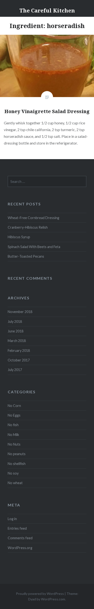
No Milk (13, 435)
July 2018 (15, 321)
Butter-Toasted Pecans (26, 256)
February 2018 (19, 350)
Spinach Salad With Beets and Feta (34, 247)
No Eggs (14, 415)
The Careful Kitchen (47, 10)
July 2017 (15, 370)
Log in (12, 519)
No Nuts (14, 444)
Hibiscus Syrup (19, 237)
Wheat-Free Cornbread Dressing (33, 218)
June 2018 (15, 331)
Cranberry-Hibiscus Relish (28, 227)
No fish (13, 425)
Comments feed (20, 538)
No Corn (14, 406)
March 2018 (17, 341)
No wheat (15, 483)
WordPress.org (20, 548)
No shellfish (17, 464)
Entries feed (17, 528)
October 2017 (19, 360)
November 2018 (20, 312)
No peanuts (17, 454)
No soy (13, 473)
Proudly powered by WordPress (40, 594)
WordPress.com (53, 599)
